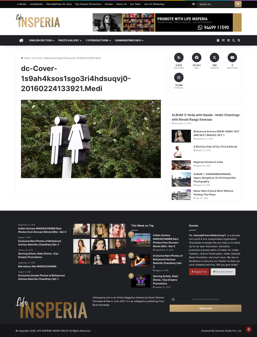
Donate (109, 4)
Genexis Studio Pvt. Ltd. (228, 330)
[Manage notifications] (249, 329)
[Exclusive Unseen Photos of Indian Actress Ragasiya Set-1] (99, 231)
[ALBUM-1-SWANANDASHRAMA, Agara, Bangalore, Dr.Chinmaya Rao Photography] (181, 179)
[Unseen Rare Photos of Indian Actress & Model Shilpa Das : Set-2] (117, 259)
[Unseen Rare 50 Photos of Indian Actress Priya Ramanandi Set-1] (117, 231)
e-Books (21, 4)
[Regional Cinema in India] (181, 165)
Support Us (199, 271)
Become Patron (224, 271)
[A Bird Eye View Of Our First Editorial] (181, 151)
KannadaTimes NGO (128, 40)
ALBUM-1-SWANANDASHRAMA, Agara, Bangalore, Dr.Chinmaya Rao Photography (215, 178)
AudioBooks (36, 4)
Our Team (135, 4)
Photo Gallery (68, 40)
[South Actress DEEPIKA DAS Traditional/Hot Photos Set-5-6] (117, 243)
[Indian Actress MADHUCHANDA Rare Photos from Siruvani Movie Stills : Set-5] (140, 240)
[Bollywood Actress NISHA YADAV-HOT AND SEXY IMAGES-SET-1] (181, 136)
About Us (121, 4)
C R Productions (97, 40)
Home (26, 58)
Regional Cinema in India (208, 161)
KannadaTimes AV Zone (59, 4)
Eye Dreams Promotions (88, 4)
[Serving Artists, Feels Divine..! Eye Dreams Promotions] (140, 281)
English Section (40, 40)
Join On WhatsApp (154, 4)
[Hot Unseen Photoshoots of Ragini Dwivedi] (81, 229)
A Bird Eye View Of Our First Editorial (215, 146)
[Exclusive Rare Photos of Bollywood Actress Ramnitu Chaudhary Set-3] (140, 260)
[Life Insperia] (38, 22)
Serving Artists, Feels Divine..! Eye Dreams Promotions (165, 280)
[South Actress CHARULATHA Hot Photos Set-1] (99, 244)
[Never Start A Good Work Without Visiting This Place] (181, 194)
